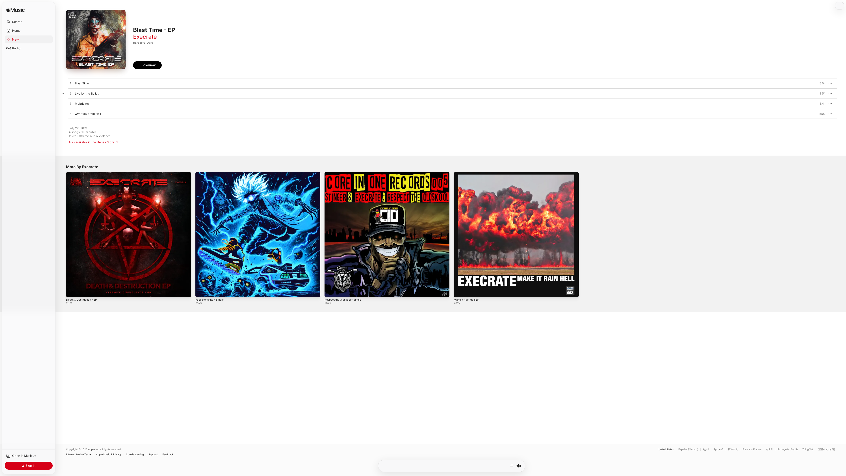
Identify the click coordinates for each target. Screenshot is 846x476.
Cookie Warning (135, 454)
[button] (28, 22)
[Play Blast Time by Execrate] (70, 84)
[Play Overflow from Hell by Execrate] (70, 114)
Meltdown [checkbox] (82, 103)
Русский (719, 449)
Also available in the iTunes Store (91, 142)
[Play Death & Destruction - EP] (71, 291)
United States (666, 449)
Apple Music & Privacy (108, 454)
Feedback (167, 454)
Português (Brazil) (787, 449)
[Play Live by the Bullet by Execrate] (70, 94)
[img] (15, 10)
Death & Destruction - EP (83, 174)
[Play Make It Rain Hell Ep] (459, 291)
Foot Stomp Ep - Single (211, 174)
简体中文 (733, 449)
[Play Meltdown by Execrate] (70, 104)
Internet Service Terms (78, 454)
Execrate (145, 36)
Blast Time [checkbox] (82, 83)
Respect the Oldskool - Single (345, 174)
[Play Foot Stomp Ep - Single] (201, 291)
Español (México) (688, 449)
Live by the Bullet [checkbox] (87, 93)
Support (153, 454)
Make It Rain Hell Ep (467, 174)
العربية (706, 449)
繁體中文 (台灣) (826, 449)
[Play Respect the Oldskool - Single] (330, 291)
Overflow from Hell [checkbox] (88, 113)
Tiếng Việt (808, 449)
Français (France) (752, 449)
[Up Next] (511, 466)
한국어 (769, 449)
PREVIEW (821, 83)
